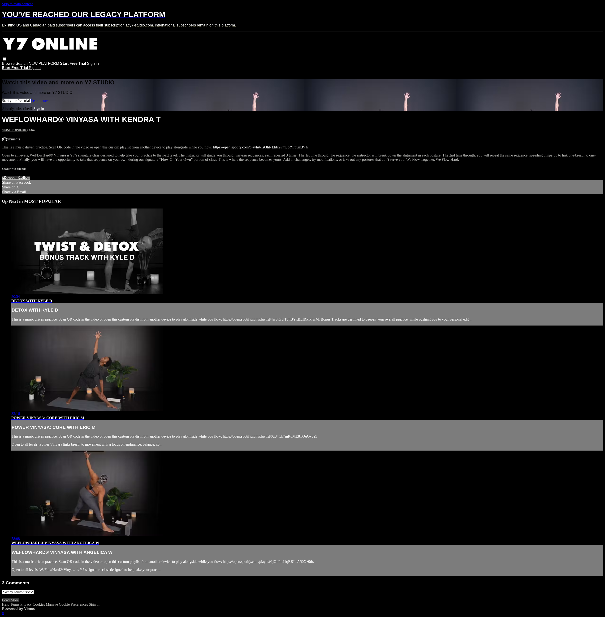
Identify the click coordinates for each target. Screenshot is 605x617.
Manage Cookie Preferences (67, 604)
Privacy (26, 604)
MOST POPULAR (14, 130)
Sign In (35, 68)
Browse (9, 63)
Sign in (93, 63)
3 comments (11, 139)
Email (25, 178)
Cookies (39, 604)
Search (22, 63)
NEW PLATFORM (44, 63)
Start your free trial (16, 101)
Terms (15, 604)
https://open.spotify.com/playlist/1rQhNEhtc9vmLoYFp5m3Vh (260, 147)
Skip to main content (17, 4)
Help (6, 604)
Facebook (9, 178)
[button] (4, 59)
